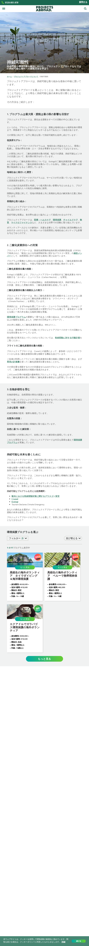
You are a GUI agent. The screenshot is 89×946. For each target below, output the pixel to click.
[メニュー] (3, 8)
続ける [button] (78, 941)
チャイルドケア (70, 219)
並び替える (72, 538)
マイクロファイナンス (21, 222)
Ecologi (15, 501)
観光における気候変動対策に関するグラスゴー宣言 (36, 496)
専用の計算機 (13, 361)
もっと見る (25, 567)
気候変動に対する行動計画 (67, 337)
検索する (85, 7)
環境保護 (57, 219)
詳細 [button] (63, 942)
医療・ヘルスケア (42, 219)
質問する (83, 2)
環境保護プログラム (16, 316)
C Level (15, 498)
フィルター (15, 538)
